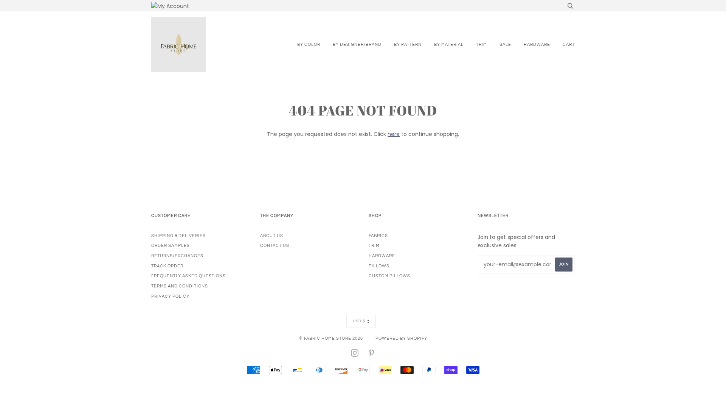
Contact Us (274, 246)
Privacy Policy (170, 296)
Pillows (379, 266)
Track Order (167, 266)
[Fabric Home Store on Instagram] (355, 355)
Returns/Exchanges (177, 256)
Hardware (537, 44)
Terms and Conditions (179, 286)
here (394, 134)
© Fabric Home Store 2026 (331, 338)
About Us (271, 236)
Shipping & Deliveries (178, 236)
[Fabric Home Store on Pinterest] (371, 355)
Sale (505, 44)
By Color (308, 44)
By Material (449, 44)
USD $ (359, 321)
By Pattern (408, 44)
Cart (569, 44)
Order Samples (170, 246)
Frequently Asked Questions (188, 276)
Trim (481, 44)
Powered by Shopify (401, 338)
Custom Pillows (389, 276)
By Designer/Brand (357, 44)
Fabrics (378, 236)
